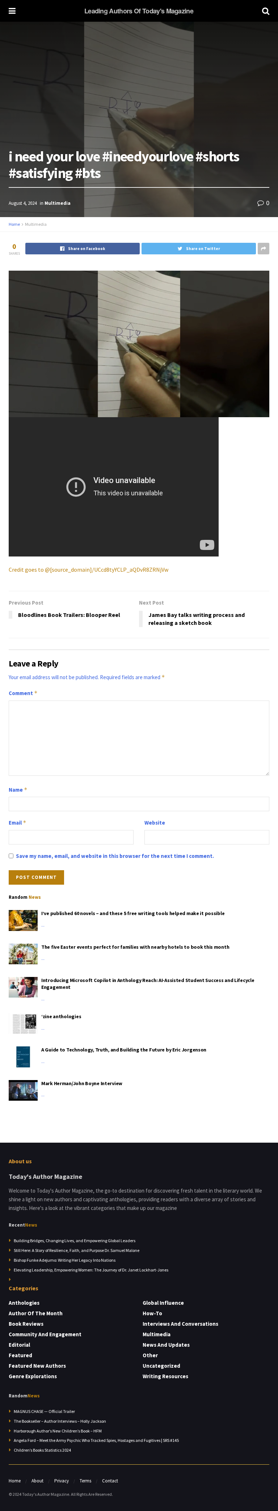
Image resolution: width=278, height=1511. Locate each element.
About (37, 1481)
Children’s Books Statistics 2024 (42, 1450)
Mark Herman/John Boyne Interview (81, 1083)
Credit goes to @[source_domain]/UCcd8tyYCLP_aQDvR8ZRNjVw (88, 569)
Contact (110, 1481)
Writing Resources (165, 1376)
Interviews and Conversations (180, 1323)
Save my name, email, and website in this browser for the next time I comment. (115, 855)
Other (150, 1355)
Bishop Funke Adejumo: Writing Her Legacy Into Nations (64, 1260)
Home (14, 224)
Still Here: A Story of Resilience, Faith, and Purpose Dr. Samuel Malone (76, 1250)
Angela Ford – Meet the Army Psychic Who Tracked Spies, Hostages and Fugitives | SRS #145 (96, 1440)
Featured (20, 1355)
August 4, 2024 (23, 203)
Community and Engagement (45, 1334)
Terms (85, 1481)
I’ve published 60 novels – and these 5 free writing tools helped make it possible (132, 913)
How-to (152, 1313)
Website (154, 822)
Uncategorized (161, 1365)
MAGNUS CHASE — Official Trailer (44, 1411)
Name (18, 789)
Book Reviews (26, 1323)
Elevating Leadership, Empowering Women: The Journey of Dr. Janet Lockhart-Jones (91, 1270)
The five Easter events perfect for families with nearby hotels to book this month (135, 947)
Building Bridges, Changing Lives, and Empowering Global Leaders (74, 1240)
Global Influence (163, 1302)
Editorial (19, 1344)
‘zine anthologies (61, 1016)
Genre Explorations (33, 1376)
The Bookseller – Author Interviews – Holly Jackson (60, 1421)
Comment (23, 693)
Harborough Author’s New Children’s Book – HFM (58, 1431)
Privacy (61, 1481)
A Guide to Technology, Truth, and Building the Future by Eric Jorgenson (123, 1049)
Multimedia (58, 203)
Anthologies (24, 1302)
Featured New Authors (37, 1365)
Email (17, 822)
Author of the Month (36, 1313)
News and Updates (166, 1344)
